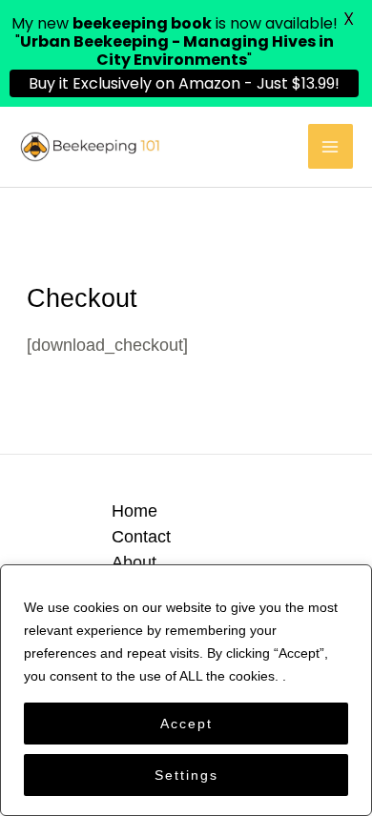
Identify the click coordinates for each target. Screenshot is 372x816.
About (134, 562)
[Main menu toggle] (330, 146)
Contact (141, 536)
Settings (186, 775)
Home (134, 510)
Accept (186, 723)
